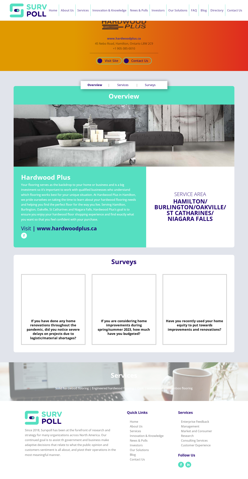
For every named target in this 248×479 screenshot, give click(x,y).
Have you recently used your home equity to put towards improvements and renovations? (194, 325)
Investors (158, 10)
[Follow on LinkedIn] (188, 465)
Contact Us (234, 10)
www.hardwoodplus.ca (124, 38)
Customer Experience (196, 445)
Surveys (150, 85)
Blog (204, 10)
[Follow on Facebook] (24, 236)
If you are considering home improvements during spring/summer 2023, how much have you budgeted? (124, 327)
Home (53, 10)
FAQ (194, 10)
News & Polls (139, 10)
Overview (95, 85)
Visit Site (111, 61)
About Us (67, 10)
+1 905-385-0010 (124, 48)
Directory (216, 10)
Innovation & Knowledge (109, 10)
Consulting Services (194, 441)
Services (83, 10)
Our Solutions (177, 10)
